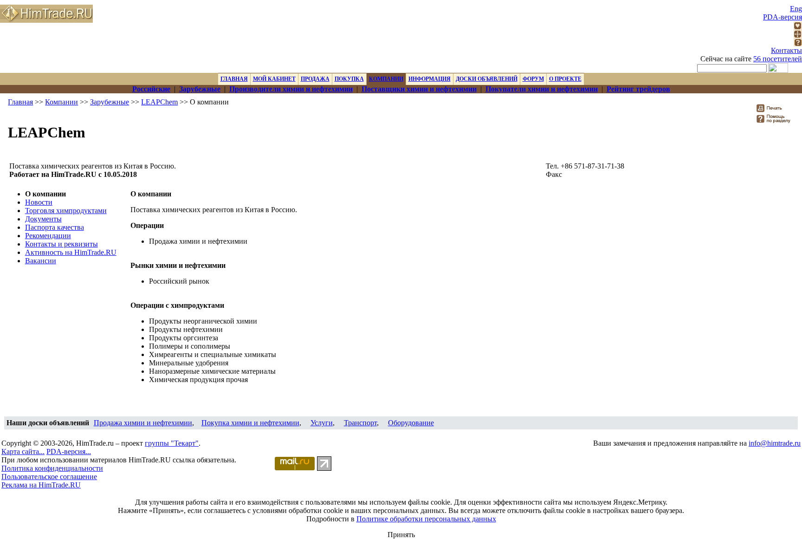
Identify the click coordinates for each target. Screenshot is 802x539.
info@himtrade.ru (775, 443)
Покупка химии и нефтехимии (250, 423)
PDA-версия (782, 17)
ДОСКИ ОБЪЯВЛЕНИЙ (486, 79)
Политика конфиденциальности (52, 468)
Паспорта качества (54, 227)
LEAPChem (159, 102)
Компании (61, 102)
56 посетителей (777, 59)
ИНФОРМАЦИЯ (429, 79)
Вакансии (40, 261)
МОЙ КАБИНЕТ (274, 79)
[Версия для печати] (775, 111)
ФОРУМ (533, 79)
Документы (43, 219)
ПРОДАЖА (315, 79)
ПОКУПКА (349, 79)
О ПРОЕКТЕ (565, 79)
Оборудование (411, 423)
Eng (796, 9)
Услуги (321, 423)
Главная (20, 102)
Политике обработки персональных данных (426, 519)
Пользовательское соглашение (49, 477)
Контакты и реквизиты (61, 244)
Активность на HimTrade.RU (70, 252)
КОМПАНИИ (386, 79)
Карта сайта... (23, 451)
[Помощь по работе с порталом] (798, 44)
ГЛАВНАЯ (234, 79)
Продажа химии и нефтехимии (143, 423)
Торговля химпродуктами (66, 210)
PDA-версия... (68, 451)
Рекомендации (48, 236)
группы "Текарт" (172, 443)
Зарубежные (109, 102)
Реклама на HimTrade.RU (41, 485)
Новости (38, 202)
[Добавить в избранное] (798, 27)
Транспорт (360, 423)
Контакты (786, 50)
